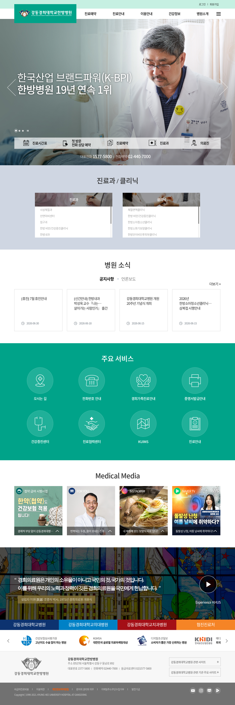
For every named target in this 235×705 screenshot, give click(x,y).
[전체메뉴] (218, 14)
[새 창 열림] (193, 690)
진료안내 (118, 13)
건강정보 (174, 13)
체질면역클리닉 (136, 210)
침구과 (43, 222)
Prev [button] (8, 641)
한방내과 (45, 234)
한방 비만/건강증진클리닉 (54, 228)
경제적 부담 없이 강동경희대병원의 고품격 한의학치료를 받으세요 (40, 531)
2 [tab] (19, 131)
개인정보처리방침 (60, 689)
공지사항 (106, 279)
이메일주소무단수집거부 (112, 689)
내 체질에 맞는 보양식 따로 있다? (140, 531)
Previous (11, 87)
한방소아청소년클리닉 (140, 222)
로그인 (202, 4)
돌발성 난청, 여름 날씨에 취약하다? (194, 531)
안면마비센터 (47, 216)
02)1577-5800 (143, 668)
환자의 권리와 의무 (85, 689)
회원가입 (214, 4)
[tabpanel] (117, 82)
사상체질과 (46, 210)
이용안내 (146, 13)
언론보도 (128, 279)
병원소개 (202, 13)
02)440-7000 (111, 668)
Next (223, 87)
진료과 (164, 143)
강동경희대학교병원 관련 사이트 (188, 662)
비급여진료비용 (21, 689)
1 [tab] (16, 130)
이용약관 (40, 689)
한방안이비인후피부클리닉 (142, 234)
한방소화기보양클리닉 (140, 228)
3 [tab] (23, 131)
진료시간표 (39, 143)
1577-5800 (84, 668)
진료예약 (90, 13)
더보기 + (215, 284)
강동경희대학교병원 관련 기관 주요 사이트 (193, 672)
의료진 (204, 143)
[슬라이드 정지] (28, 130)
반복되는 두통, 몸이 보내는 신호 (87, 531)
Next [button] (227, 641)
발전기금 (136, 689)
